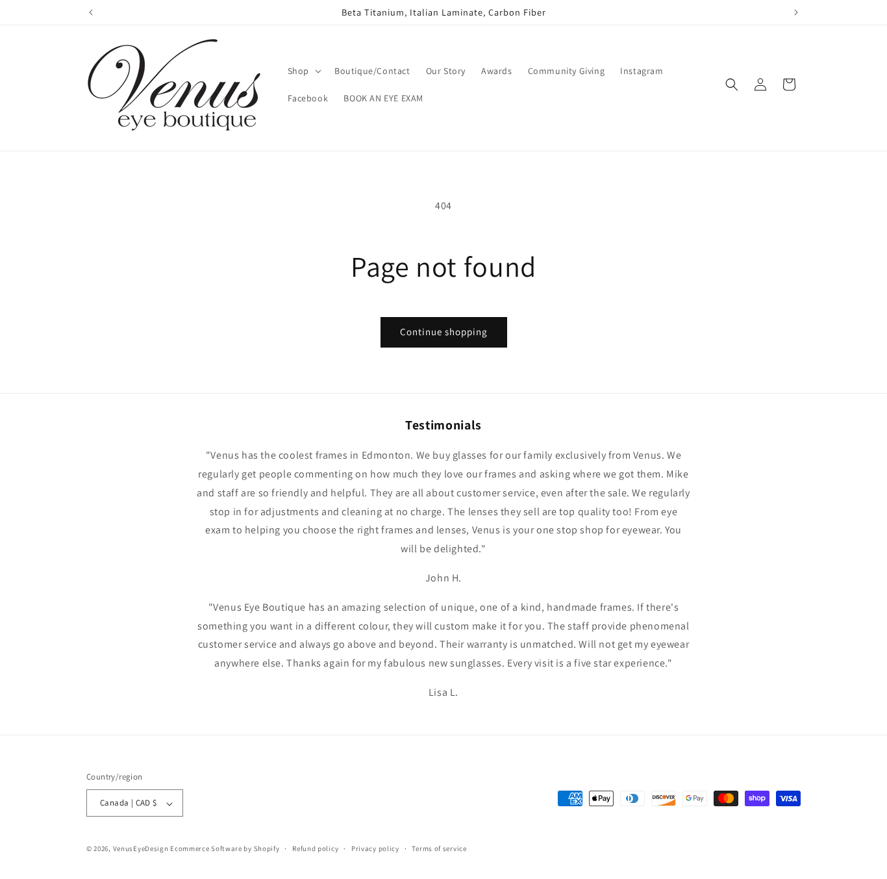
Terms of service (439, 848)
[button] (303, 70)
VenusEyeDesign (141, 849)
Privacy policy (375, 848)
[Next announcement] (796, 12)
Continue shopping (444, 331)
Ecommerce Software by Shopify (224, 849)
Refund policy (315, 848)
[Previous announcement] (91, 12)
